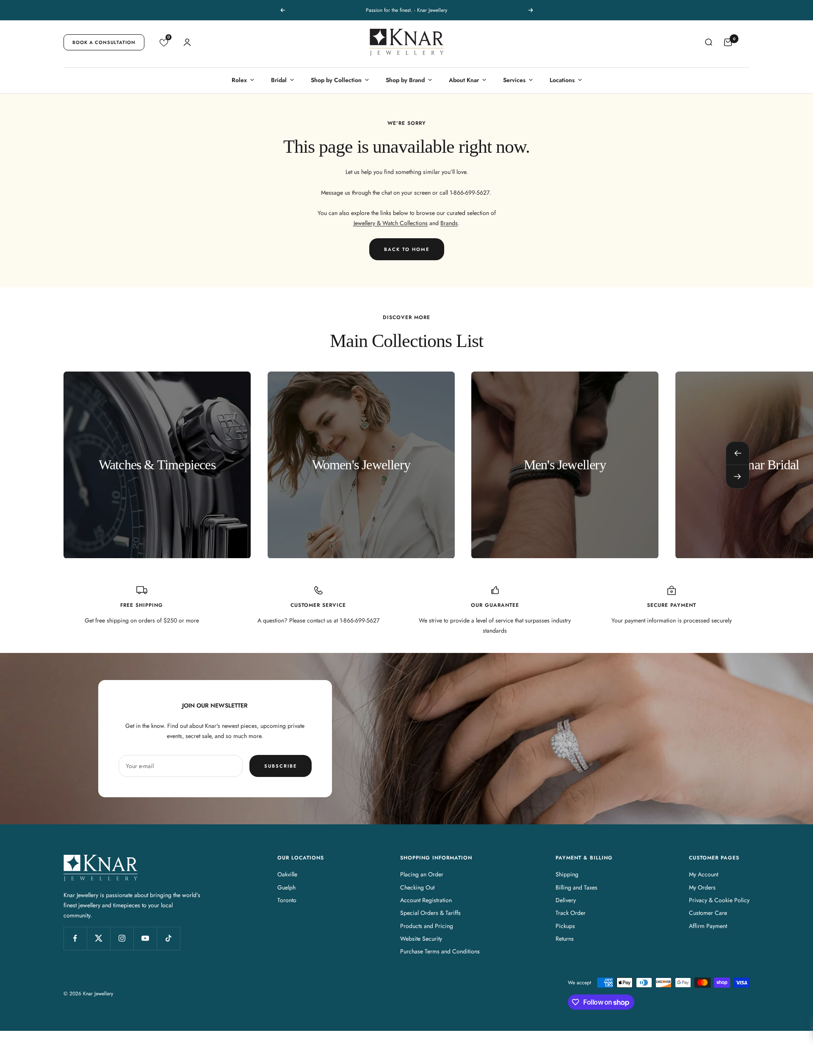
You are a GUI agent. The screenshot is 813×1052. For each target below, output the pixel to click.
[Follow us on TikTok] (168, 938)
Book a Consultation (104, 42)
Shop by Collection (336, 80)
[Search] (708, 42)
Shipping (567, 874)
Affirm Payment (708, 926)
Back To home (406, 249)
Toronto (286, 900)
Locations (562, 80)
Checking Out (417, 887)
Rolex (239, 80)
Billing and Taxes (576, 887)
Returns (565, 938)
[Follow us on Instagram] (121, 938)
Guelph (286, 887)
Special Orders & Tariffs (430, 913)
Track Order (571, 913)
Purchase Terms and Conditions (440, 951)
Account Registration (426, 900)
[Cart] (728, 42)
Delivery (566, 900)
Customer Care (708, 913)
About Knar (464, 80)
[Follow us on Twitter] (98, 938)
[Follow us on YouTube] (145, 938)
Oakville (287, 874)
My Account (703, 874)
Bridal (279, 80)
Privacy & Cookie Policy (719, 900)
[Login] (187, 42)
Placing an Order (421, 874)
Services (514, 80)
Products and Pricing (426, 926)
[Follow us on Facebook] (75, 938)
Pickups (565, 926)
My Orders (702, 887)
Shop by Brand (405, 80)
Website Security (421, 938)
